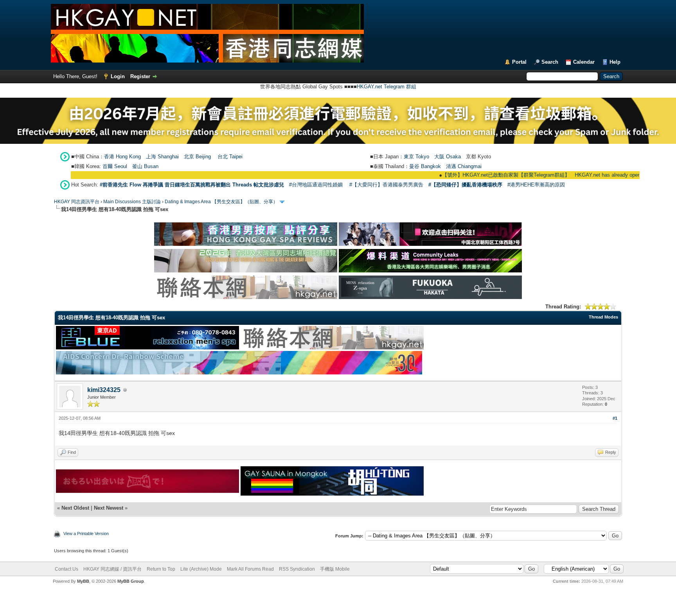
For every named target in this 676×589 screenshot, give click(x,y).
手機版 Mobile (335, 569)
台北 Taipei (230, 156)
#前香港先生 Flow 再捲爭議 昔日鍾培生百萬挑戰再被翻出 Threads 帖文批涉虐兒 (192, 185)
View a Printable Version (86, 533)
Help (614, 62)
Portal (519, 62)
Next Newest (108, 508)
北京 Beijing (197, 156)
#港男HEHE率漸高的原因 (536, 185)
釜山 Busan (145, 166)
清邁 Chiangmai (464, 166)
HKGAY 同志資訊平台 (76, 201)
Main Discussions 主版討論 (132, 201)
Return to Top (161, 569)
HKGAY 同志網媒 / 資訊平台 (112, 569)
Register (140, 76)
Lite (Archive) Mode (201, 569)
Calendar (584, 62)
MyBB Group (130, 581)
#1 (615, 418)
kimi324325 (103, 390)
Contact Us (66, 569)
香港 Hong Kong (122, 156)
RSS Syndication (297, 569)
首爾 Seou (114, 166)
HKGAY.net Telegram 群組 (386, 87)
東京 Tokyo (416, 156)
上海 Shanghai (162, 156)
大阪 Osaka (447, 156)
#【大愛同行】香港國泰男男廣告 (386, 185)
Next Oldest (75, 508)
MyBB (83, 581)
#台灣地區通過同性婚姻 (316, 185)
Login (118, 76)
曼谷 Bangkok (425, 166)
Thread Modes (603, 317)
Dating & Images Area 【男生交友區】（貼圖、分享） (221, 201)
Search (549, 62)
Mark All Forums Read (250, 569)
